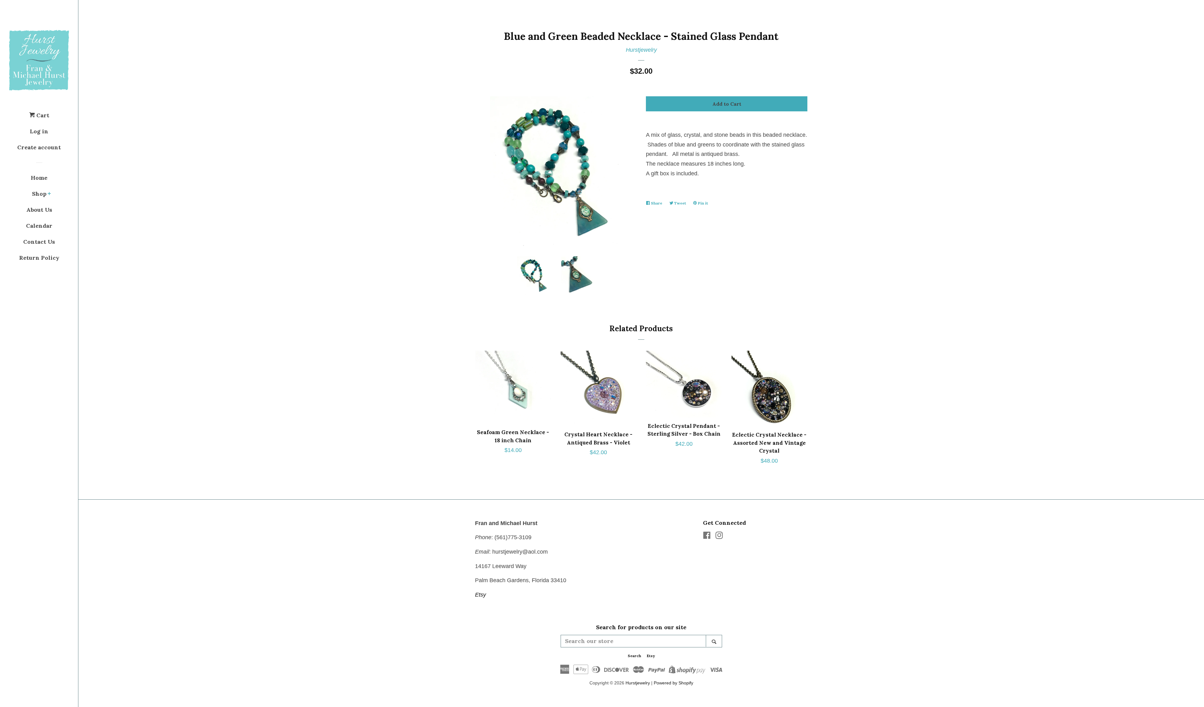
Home (39, 177)
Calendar (39, 225)
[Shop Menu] (49, 194)
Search (634, 655)
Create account (39, 147)
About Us (39, 209)
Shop (39, 193)
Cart (42, 115)
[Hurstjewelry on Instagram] (719, 536)
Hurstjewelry (641, 50)
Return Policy (39, 257)
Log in (39, 131)
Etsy (480, 595)
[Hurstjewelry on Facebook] (707, 536)
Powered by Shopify (673, 682)
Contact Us (39, 241)
